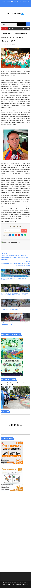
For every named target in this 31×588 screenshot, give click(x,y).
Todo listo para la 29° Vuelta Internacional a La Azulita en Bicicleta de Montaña (15, 323)
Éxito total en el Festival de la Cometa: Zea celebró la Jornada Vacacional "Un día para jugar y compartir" (14, 294)
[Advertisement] (15, 512)
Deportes (13, 44)
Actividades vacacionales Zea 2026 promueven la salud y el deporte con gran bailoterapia (15, 309)
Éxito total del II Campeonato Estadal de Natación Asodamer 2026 (13, 279)
